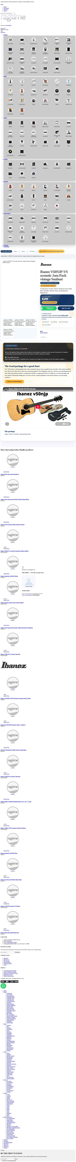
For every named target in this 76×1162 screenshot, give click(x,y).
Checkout (29, 595)
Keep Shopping (36, 595)
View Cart (24, 595)
